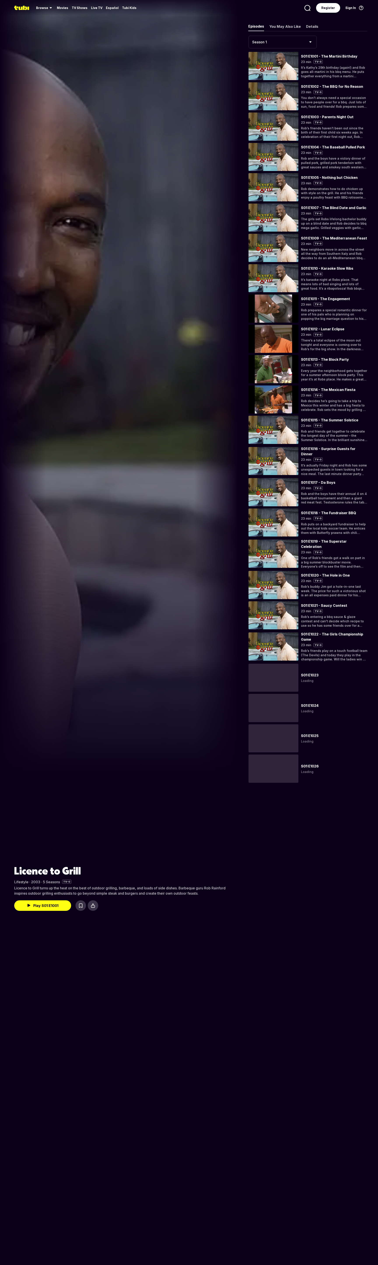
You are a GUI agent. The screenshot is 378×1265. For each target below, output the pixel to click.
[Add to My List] (80, 905)
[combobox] (283, 42)
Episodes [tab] (256, 26)
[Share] (93, 905)
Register (328, 8)
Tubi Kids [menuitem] (129, 8)
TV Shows (80, 8)
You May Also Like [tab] (285, 26)
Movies (62, 8)
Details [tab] (312, 26)
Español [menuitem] (112, 8)
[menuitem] (44, 8)
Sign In (350, 8)
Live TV (96, 8)
